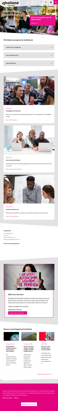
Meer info (16, 397)
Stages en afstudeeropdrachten (11, 239)
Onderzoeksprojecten (9, 237)
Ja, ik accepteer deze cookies (29, 404)
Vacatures (6, 235)
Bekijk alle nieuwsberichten (44, 374)
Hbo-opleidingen (8, 233)
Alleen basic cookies (7, 397)
